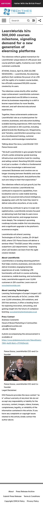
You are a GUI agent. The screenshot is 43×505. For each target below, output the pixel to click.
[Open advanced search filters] (33, 20)
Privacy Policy (33, 501)
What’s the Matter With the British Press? (22, 3)
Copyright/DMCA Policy (14, 501)
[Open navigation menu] (4, 20)
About (11, 491)
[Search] (28, 20)
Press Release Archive (25, 491)
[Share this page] (39, 20)
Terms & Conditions (32, 496)
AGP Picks (5, 4)
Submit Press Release (12, 496)
